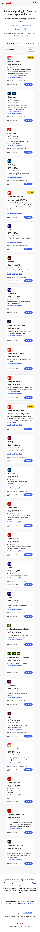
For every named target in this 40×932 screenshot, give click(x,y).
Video (25, 29)
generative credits (16, 881)
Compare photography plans (14, 111)
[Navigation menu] (3, 3)
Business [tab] (20, 44)
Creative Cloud (14, 26)
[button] (17, 923)
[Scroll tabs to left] (1, 44)
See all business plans (28, 903)
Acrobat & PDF (26, 26)
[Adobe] (9, 3)
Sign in (34, 3)
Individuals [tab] (10, 44)
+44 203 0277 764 (27, 913)
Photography (17, 29)
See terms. (10, 211)
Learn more (20, 918)
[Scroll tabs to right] (38, 44)
